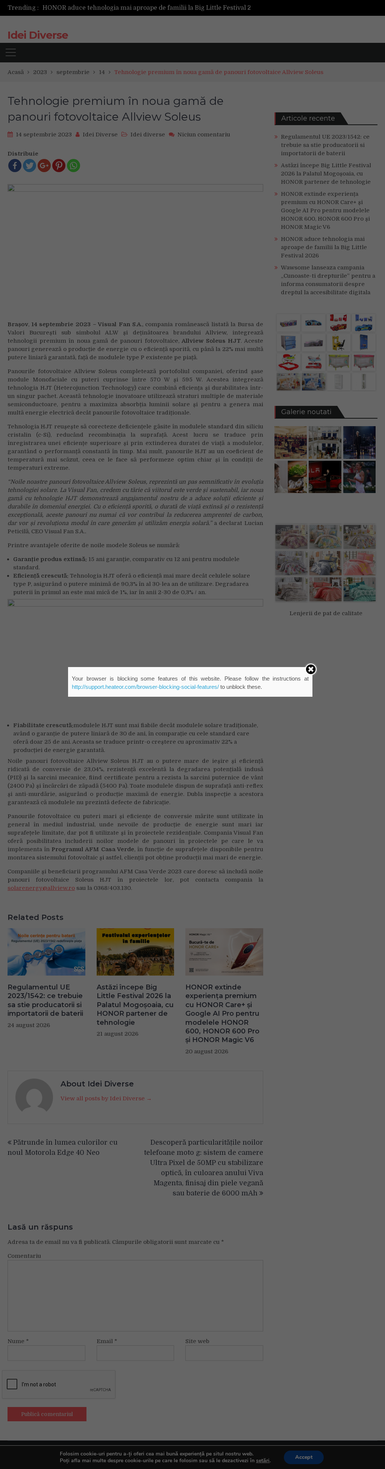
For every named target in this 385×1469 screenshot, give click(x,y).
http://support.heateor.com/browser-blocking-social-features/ (145, 687)
